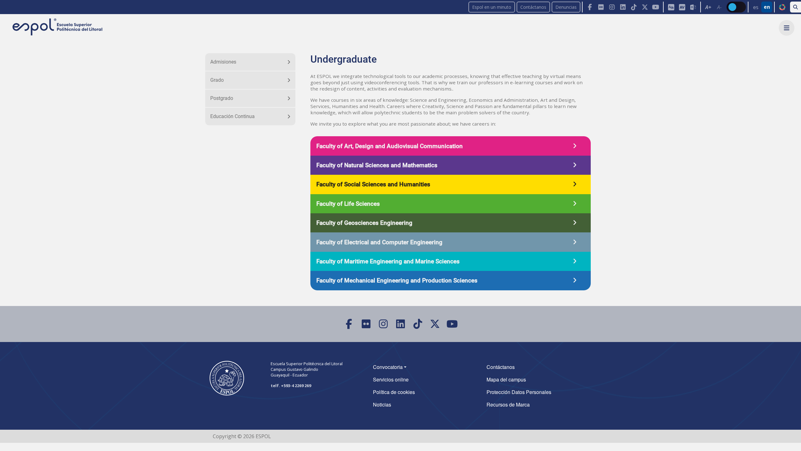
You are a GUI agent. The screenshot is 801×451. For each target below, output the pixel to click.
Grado (217, 80)
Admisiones (223, 62)
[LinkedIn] (622, 7)
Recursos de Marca (508, 404)
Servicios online (391, 379)
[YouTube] (655, 7)
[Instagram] (611, 7)
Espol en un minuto (491, 7)
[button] (786, 28)
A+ (708, 7)
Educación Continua (232, 116)
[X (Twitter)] (644, 7)
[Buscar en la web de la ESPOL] (795, 7)
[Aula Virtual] (681, 7)
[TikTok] (633, 7)
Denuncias (566, 7)
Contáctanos (533, 7)
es (755, 7)
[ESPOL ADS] (671, 7)
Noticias (382, 404)
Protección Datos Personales (519, 392)
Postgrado (221, 98)
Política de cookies (394, 392)
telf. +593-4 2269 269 (291, 385)
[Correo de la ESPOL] (692, 7)
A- (719, 7)
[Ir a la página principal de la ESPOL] (58, 27)
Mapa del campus (506, 379)
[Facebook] (589, 7)
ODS (782, 7)
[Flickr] (600, 7)
